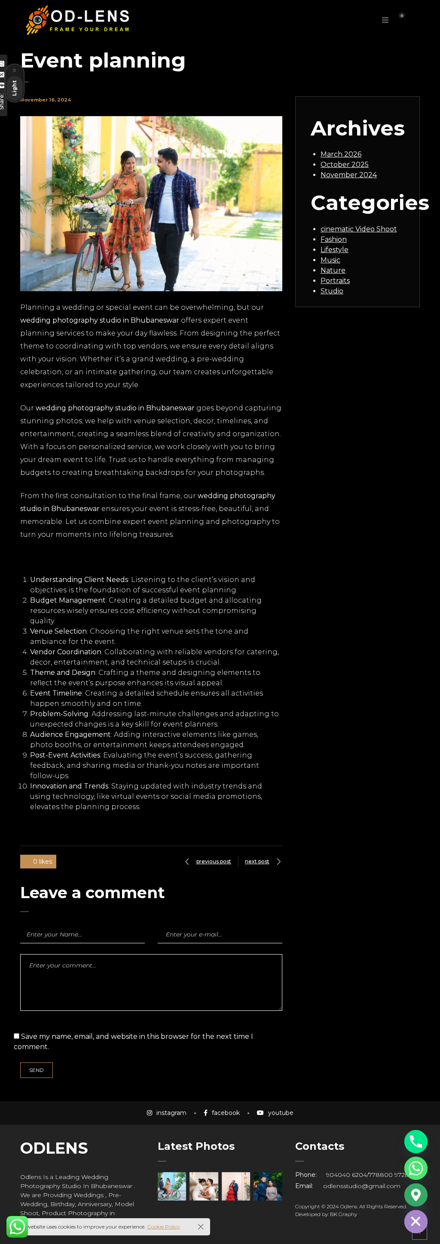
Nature (333, 270)
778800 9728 (389, 1175)
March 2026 (341, 154)
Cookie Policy (163, 1226)
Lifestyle (334, 250)
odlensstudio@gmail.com (361, 1186)
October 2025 (345, 164)
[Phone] (416, 1141)
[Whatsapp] (416, 1168)
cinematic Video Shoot (359, 229)
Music (330, 260)
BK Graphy (343, 1214)
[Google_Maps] (416, 1195)
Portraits (335, 281)
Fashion (334, 239)
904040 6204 (346, 1175)
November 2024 (349, 175)
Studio (332, 291)
